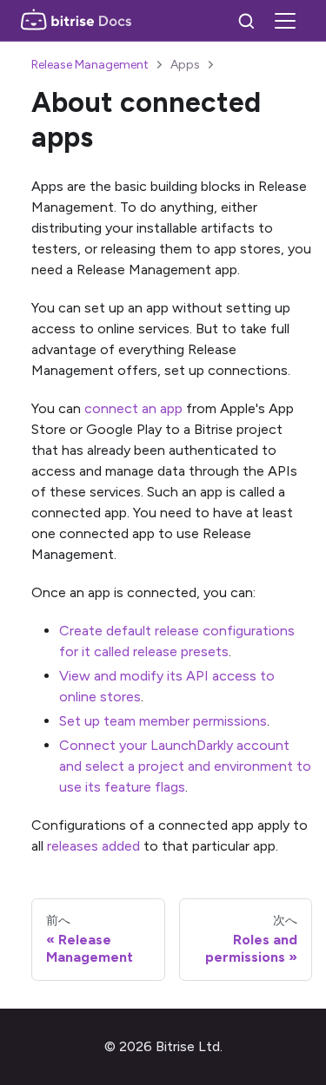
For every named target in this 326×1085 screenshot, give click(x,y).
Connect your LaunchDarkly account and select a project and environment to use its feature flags (185, 766)
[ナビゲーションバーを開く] (285, 21)
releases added (93, 846)
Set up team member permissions (163, 721)
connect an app (133, 408)
